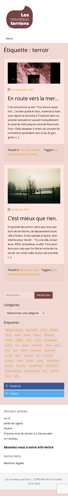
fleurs (57, 345)
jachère (8, 355)
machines (28, 355)
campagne (49, 335)
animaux (54, 330)
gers (53, 270)
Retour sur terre (29, 270)
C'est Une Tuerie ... (30, 150)
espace (25, 345)
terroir (27, 154)
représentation (35, 365)
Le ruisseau (11, 438)
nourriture (48, 355)
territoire (25, 274)
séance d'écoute (32, 371)
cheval (29, 340)
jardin (18, 355)
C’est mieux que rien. (32, 218)
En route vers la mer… (33, 98)
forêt (7, 350)
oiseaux (29, 360)
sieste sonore (52, 365)
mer (38, 355)
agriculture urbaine (13, 330)
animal (44, 330)
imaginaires (49, 350)
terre (45, 371)
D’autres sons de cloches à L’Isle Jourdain (28, 433)
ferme (48, 345)
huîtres (24, 350)
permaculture (53, 360)
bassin (18, 335)
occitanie (9, 360)
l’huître (8, 428)
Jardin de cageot (13, 423)
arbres (8, 335)
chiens (38, 340)
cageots (37, 335)
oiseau (20, 360)
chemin (19, 340)
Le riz (7, 418)
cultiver (8, 345)
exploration (15, 154)
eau (55, 150)
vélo (34, 154)
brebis (27, 335)
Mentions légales (14, 463)
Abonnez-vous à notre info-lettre (28, 447)
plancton (9, 365)
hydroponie (35, 350)
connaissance (50, 340)
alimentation (31, 330)
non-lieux (13, 274)
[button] (9, 38)
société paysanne (13, 371)
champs (8, 340)
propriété (21, 365)
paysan (40, 360)
